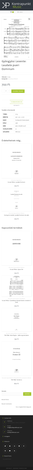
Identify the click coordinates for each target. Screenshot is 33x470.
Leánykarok (20, 333)
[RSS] (14, 451)
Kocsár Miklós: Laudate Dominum (16, 182)
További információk (16, 101)
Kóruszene (10, 78)
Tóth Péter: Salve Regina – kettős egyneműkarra (16, 335)
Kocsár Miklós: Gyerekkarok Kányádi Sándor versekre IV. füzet (16, 301)
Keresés (4, 391)
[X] (5, 446)
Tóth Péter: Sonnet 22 (16, 379)
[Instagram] (14, 446)
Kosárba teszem (18, 91)
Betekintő (16, 105)
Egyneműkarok (17, 213)
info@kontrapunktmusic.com (14, 427)
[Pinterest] (24, 446)
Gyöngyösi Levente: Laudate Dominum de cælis (16, 215)
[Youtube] (10, 451)
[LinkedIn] (19, 446)
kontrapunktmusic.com (13, 432)
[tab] (16, 102)
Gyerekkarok (22, 298)
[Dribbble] (5, 451)
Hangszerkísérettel (17, 377)
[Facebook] (10, 446)
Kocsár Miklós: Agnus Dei (16, 269)
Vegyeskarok (19, 180)
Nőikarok (15, 78)
